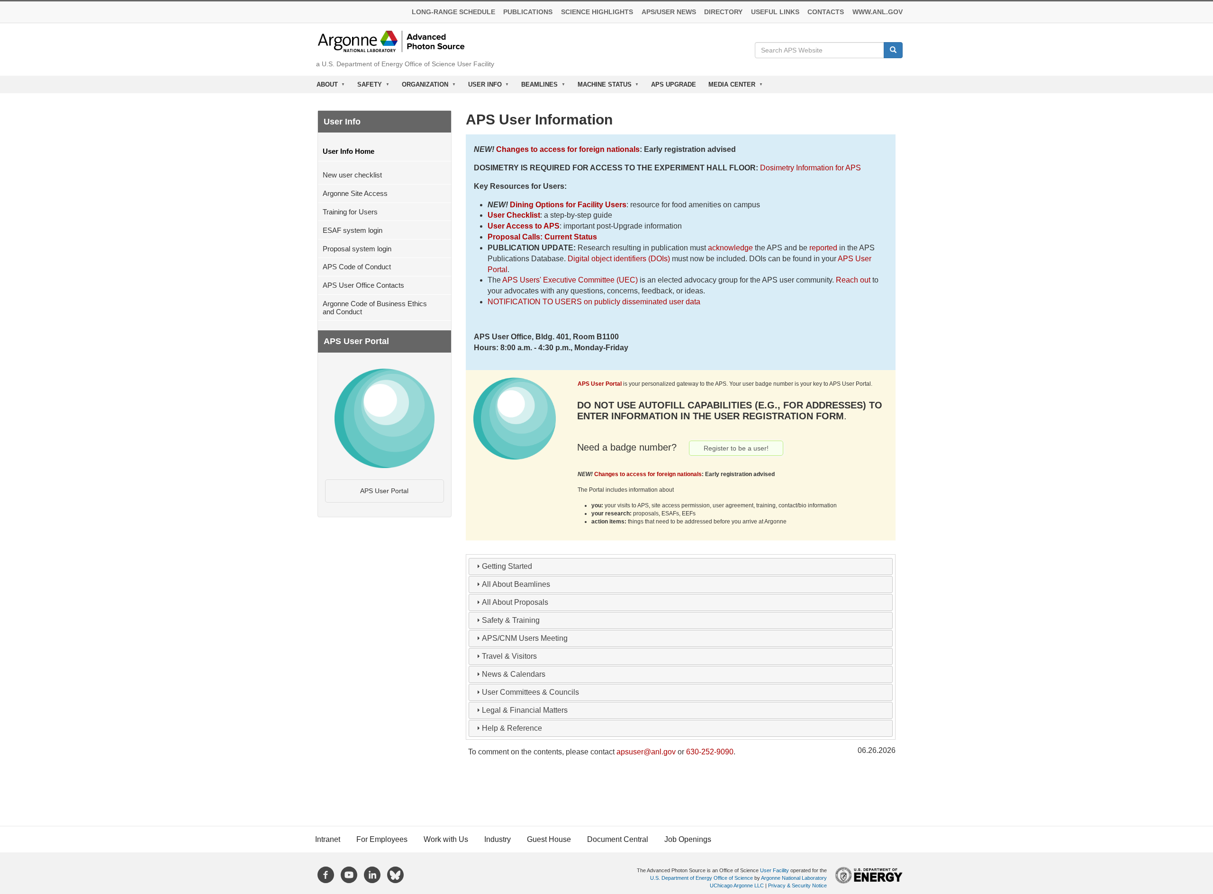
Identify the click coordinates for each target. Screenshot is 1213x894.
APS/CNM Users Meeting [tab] (525, 638)
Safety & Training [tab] (511, 620)
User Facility (774, 870)
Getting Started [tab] (507, 566)
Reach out (853, 280)
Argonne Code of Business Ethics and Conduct (375, 308)
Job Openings (687, 839)
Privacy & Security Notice (797, 885)
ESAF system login (352, 230)
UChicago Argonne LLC (737, 885)
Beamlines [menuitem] (536, 87)
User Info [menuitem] (482, 87)
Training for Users (350, 212)
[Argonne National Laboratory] (391, 41)
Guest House (549, 839)
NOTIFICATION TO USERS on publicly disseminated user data (594, 302)
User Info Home (348, 151)
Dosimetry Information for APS (810, 168)
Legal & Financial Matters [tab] (525, 710)
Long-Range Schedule (453, 12)
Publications (527, 12)
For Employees (381, 839)
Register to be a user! (736, 448)
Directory (723, 12)
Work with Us (446, 839)
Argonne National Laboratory (794, 878)
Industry (497, 839)
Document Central (617, 839)
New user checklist (352, 175)
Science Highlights (597, 12)
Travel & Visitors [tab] (509, 656)
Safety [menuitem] (367, 87)
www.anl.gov (877, 12)
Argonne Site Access (355, 193)
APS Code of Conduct (357, 267)
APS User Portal (384, 491)
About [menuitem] (324, 87)
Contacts (825, 12)
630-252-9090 (709, 752)
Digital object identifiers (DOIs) (619, 259)
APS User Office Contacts (363, 285)
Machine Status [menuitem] (601, 87)
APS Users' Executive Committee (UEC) (570, 280)
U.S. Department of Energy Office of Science (701, 878)
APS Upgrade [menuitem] (673, 84)
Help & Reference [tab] (512, 728)
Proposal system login (357, 249)
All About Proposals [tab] (515, 602)
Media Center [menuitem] (728, 87)
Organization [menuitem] (422, 87)
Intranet (327, 839)
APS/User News (669, 12)
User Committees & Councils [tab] (530, 692)
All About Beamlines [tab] (516, 584)
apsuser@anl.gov (646, 752)
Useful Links (775, 12)
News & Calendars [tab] (513, 674)
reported (823, 248)
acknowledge (730, 248)
